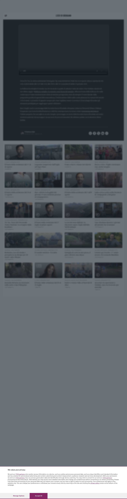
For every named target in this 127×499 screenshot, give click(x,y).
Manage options (18, 496)
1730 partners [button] (20, 474)
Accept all (38, 496)
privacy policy (94, 483)
